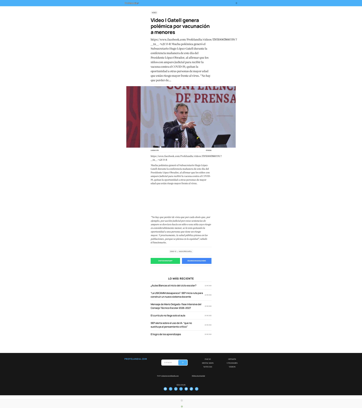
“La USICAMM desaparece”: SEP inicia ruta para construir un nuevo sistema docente (177, 294)
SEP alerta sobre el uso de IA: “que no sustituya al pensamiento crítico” (171, 324)
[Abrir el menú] (236, 3)
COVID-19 (173, 251)
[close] (182, 400)
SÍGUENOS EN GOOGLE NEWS (196, 261)
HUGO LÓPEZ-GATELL (185, 251)
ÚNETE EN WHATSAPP (165, 261)
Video (154, 12)
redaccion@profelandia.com (170, 376)
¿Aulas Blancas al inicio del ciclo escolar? (173, 285)
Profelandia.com (135, 359)
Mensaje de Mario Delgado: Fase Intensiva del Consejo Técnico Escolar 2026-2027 (176, 306)
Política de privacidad (198, 376)
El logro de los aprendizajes (166, 334)
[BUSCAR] (182, 362)
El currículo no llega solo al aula (168, 315)
